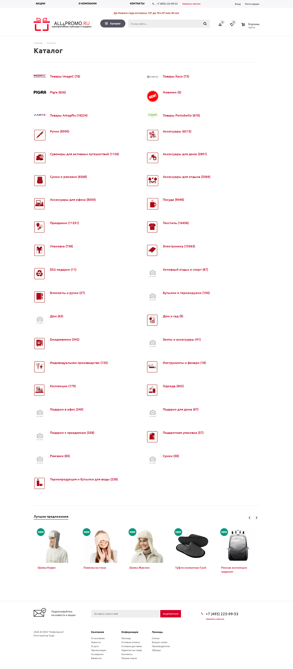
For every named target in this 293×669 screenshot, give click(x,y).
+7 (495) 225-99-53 (167, 3)
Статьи (155, 638)
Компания (97, 632)
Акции (40, 3)
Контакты (137, 3)
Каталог (115, 23)
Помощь (157, 632)
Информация (129, 632)
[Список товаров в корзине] (250, 27)
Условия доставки (131, 646)
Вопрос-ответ (160, 642)
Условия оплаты (130, 642)
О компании (88, 3)
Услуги (95, 646)
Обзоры (156, 650)
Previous (250, 518)
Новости (96, 642)
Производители (161, 646)
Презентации (98, 650)
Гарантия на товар (131, 650)
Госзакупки (97, 654)
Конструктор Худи (44, 635)
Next (256, 518)
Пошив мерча (129, 658)
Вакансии (96, 658)
